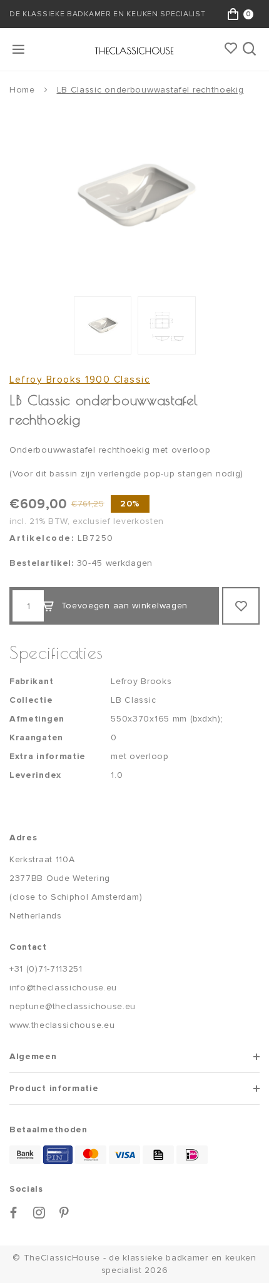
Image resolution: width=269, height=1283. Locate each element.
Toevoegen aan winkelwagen (124, 605)
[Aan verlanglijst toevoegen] (241, 606)
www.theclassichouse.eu (61, 1025)
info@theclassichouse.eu (63, 987)
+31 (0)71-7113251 (46, 969)
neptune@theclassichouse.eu (72, 1006)
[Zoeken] (250, 49)
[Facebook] (14, 1212)
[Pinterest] (64, 1212)
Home (22, 89)
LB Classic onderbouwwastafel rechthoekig (150, 89)
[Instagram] (39, 1212)
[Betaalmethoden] (25, 1154)
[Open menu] (19, 49)
